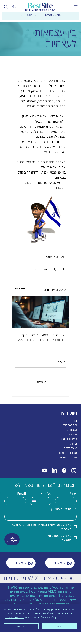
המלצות (72, 426)
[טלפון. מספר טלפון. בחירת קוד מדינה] (35, 497)
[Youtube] (44, 467)
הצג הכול (20, 289)
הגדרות (21, 626)
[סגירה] (75, 608)
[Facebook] (64, 467)
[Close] (14, 7)
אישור (60, 626)
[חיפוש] (6, 7)
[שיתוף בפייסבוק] (64, 269)
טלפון (46, 490)
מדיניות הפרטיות (14, 617)
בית (75, 417)
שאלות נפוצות (68, 435)
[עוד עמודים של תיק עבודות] (21, 15)
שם (73, 490)
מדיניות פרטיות (68, 449)
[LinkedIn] (54, 467)
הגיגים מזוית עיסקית (55, 257)
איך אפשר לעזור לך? (63, 505)
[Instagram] (73, 467)
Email (21, 490)
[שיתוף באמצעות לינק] (36, 269)
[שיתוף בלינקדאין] (45, 269)
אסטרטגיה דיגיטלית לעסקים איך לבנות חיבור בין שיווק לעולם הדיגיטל (41, 337)
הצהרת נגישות (68, 454)
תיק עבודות (70, 421)
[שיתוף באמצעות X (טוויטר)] (54, 269)
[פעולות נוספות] (17, 72)
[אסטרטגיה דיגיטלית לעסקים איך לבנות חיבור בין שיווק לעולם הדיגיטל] (40, 312)
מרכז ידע (71, 431)
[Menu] (76, 6)
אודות (73, 440)
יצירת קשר (70, 444)
